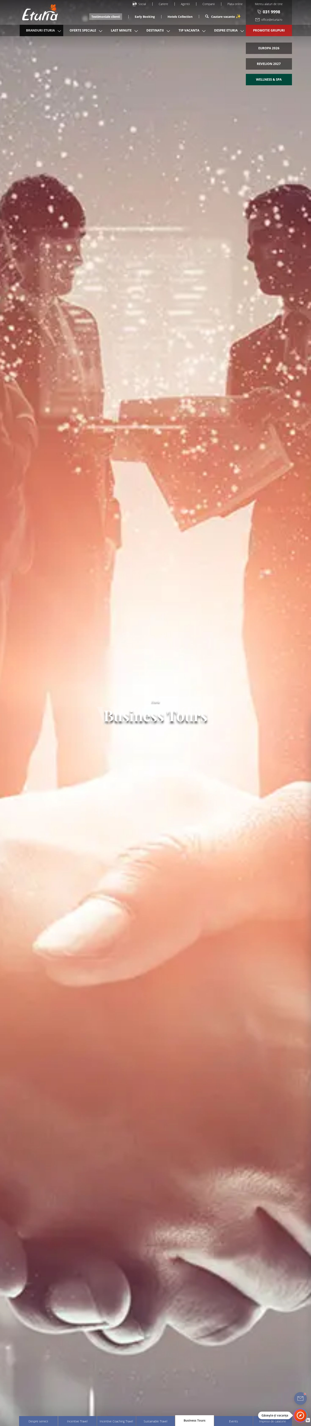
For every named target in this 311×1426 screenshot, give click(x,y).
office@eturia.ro (271, 20)
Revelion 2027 (269, 64)
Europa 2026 (268, 48)
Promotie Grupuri (269, 30)
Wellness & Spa (269, 79)
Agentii (185, 4)
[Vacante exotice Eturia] (38, 12)
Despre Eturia (226, 30)
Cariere (163, 4)
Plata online (235, 4)
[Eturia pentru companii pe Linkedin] (308, 1420)
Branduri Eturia (40, 30)
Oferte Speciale (83, 30)
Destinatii (155, 30)
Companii (208, 4)
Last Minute (121, 30)
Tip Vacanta (189, 30)
